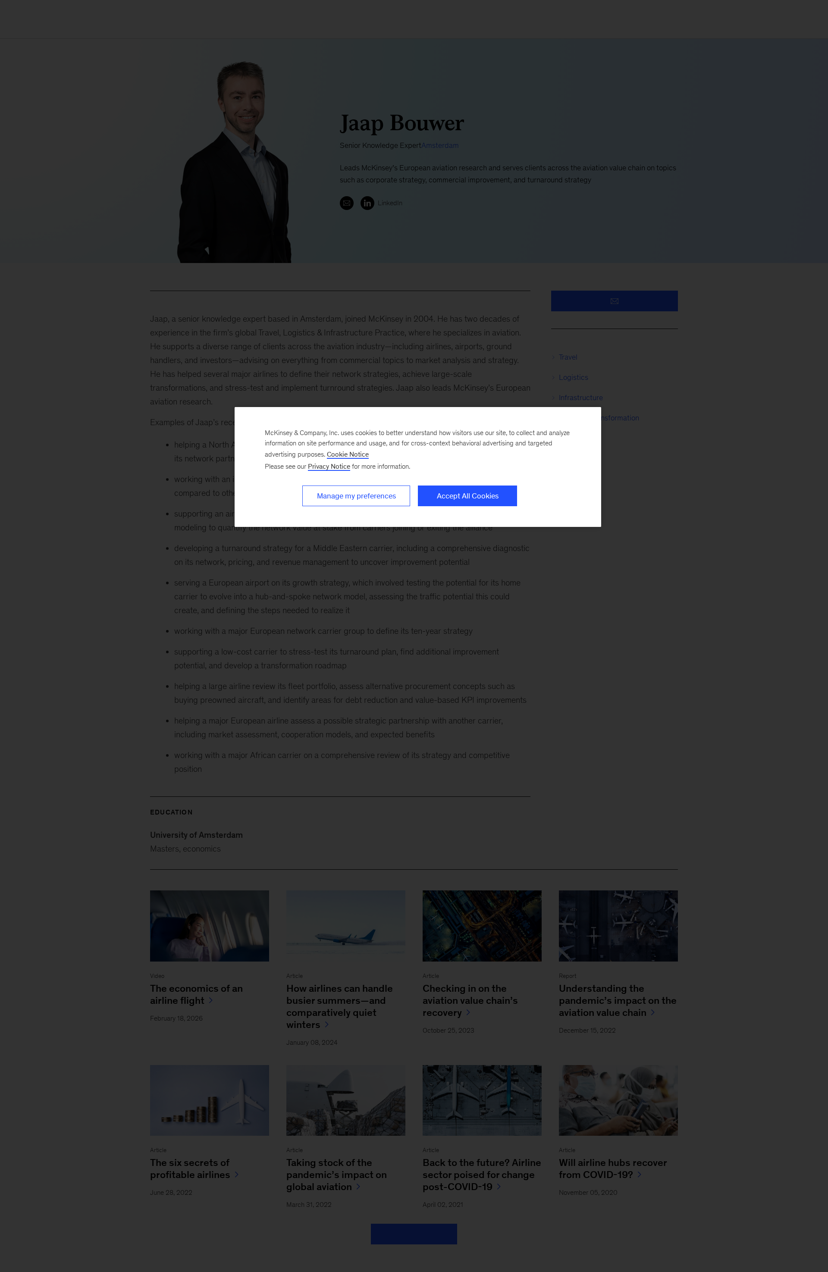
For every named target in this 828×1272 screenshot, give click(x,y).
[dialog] (418, 467)
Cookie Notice (348, 454)
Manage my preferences (356, 496)
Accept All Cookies (468, 496)
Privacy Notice (329, 466)
